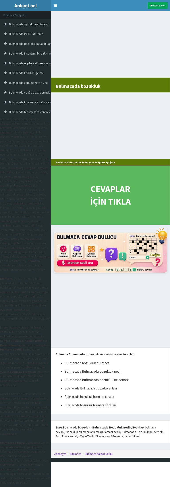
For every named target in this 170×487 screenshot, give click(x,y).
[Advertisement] (110, 47)
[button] (55, 5)
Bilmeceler (159, 5)
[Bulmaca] (110, 250)
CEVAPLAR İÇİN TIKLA (110, 195)
